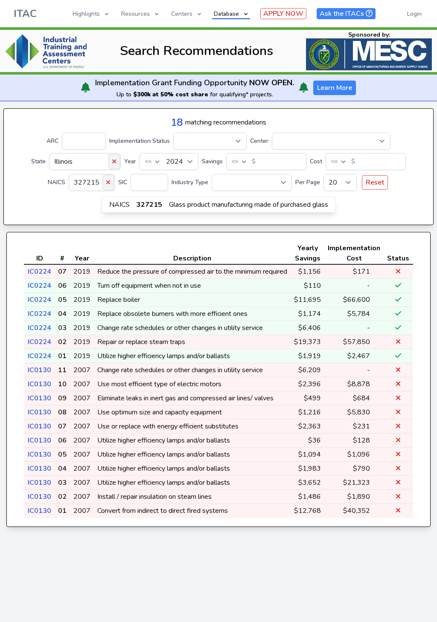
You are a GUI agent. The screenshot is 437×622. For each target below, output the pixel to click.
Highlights (86, 14)
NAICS (56, 182)
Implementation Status (139, 141)
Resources (135, 14)
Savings (212, 161)
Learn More (334, 88)
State (38, 161)
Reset (375, 182)
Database (226, 14)
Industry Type (190, 182)
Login (414, 14)
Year (130, 161)
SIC (122, 182)
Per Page (307, 182)
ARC (52, 141)
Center (259, 141)
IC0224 (39, 271)
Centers (181, 14)
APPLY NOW (283, 13)
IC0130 (39, 370)
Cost (316, 161)
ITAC (25, 13)
